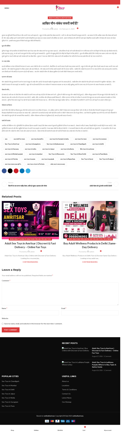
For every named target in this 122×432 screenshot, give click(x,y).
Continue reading (30, 262)
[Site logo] (60, 8)
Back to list (60, 184)
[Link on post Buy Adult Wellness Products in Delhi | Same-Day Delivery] (90, 220)
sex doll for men (19, 139)
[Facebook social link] (54, 2)
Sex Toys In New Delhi (78, 154)
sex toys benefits (37, 139)
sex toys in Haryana (12, 149)
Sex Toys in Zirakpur (106, 159)
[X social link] (57, 2)
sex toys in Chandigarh (78, 144)
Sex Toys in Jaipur (8, 394)
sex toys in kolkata (67, 149)
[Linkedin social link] (63, 2)
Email (63, 308)
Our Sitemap (66, 402)
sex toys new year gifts (13, 164)
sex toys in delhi (98, 144)
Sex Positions (66, 18)
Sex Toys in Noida (8, 398)
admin (56, 29)
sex (6, 139)
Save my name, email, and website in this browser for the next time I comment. (33, 324)
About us (65, 381)
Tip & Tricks (107, 239)
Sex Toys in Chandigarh (10, 381)
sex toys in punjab (47, 159)
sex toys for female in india (59, 139)
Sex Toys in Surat (87, 159)
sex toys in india (30, 149)
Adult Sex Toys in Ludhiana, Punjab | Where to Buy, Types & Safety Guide (104, 364)
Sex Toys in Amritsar (12, 144)
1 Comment (107, 356)
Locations (65, 385)
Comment (6, 280)
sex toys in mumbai (35, 154)
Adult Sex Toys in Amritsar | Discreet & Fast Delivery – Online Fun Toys (105, 350)
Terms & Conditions (69, 389)
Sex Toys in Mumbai (9, 385)
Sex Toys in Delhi (8, 389)
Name (4, 308)
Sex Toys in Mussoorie (56, 154)
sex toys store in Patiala (35, 164)
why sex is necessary (58, 164)
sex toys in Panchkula (99, 154)
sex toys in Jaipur (48, 149)
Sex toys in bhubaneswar (55, 144)
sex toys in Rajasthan (67, 159)
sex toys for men (80, 139)
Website (5, 318)
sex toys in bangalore (33, 144)
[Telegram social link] (66, 2)
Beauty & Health (55, 18)
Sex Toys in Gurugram (10, 402)
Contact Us (66, 394)
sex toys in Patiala (11, 159)
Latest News (66, 398)
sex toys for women (100, 139)
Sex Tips (41, 239)
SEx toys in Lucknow (87, 149)
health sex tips (32, 239)
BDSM (12, 239)
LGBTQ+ (87, 239)
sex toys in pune (29, 159)
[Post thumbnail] (76, 352)
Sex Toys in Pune (8, 406)
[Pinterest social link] (60, 2)
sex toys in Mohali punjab (14, 154)
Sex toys (47, 239)
